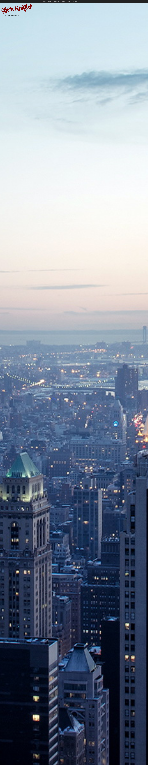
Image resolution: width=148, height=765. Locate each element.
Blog (69, 1)
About (49, 1)
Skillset (63, 1)
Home (43, 1)
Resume (75, 1)
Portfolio (56, 1)
